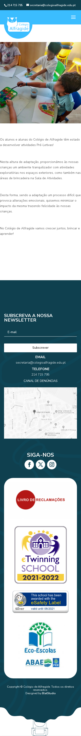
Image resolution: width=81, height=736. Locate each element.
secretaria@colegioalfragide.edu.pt (40, 362)
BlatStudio (49, 693)
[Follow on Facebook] (29, 464)
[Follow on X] (40, 464)
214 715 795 (41, 374)
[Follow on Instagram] (51, 464)
